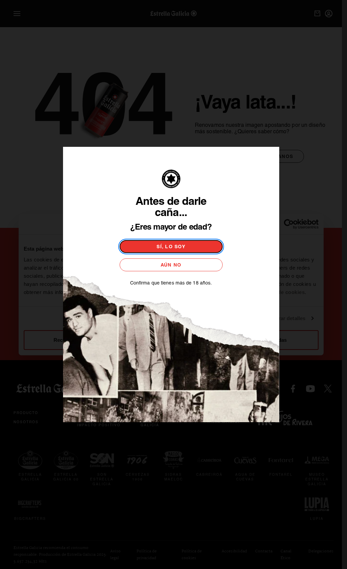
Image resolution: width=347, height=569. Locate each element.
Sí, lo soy (171, 246)
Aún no (171, 265)
